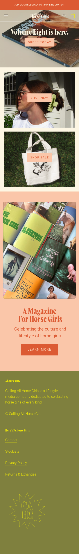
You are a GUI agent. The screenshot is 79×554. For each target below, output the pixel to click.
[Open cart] (72, 15)
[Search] (64, 15)
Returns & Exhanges (20, 474)
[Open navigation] (6, 15)
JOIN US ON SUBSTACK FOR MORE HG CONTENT (39, 5)
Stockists (12, 451)
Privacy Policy (16, 463)
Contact (11, 440)
